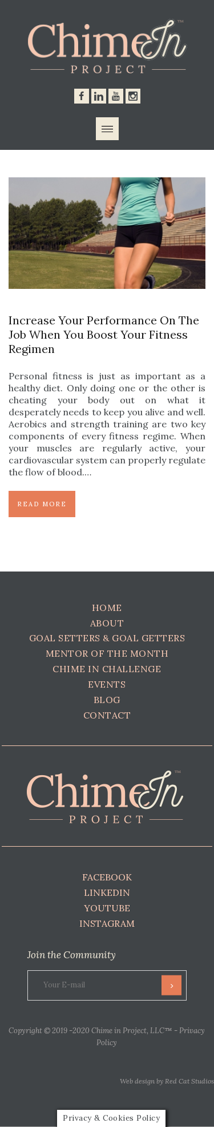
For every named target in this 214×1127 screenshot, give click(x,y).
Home (107, 607)
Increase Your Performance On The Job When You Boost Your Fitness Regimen (104, 334)
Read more (42, 504)
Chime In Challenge (107, 668)
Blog (107, 699)
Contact (107, 715)
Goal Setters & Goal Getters (107, 638)
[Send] (171, 985)
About (107, 623)
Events (107, 684)
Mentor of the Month (107, 653)
